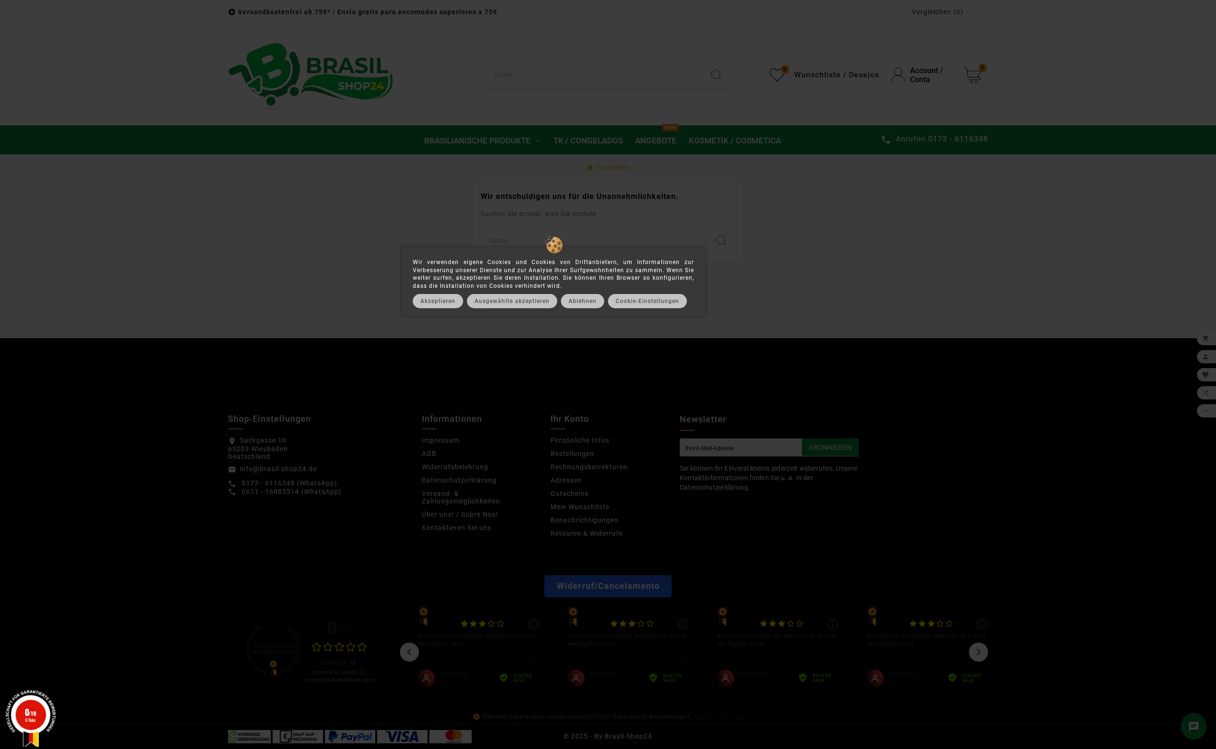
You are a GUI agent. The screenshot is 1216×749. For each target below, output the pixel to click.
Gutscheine (570, 493)
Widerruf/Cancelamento (608, 586)
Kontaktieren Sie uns (457, 527)
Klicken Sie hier (718, 716)
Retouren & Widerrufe (587, 533)
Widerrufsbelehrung (455, 467)
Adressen (566, 480)
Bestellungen (572, 453)
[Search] (716, 75)
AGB (429, 453)
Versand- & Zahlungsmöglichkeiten (461, 497)
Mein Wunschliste (580, 507)
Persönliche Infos (580, 440)
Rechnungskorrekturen (589, 467)
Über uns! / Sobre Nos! (460, 514)
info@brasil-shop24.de (278, 469)
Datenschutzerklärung (459, 480)
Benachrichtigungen (584, 520)
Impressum (440, 440)
